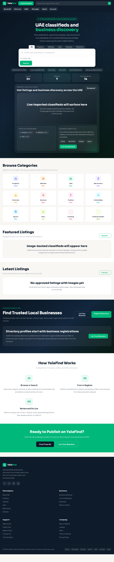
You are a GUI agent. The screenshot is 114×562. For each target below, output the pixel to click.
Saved (44, 9)
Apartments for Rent (19, 70)
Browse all (91, 88)
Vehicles (51, 47)
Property (40, 47)
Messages (35, 9)
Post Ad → (105, 273)
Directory (17, 9)
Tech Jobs (51, 70)
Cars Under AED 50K (37, 70)
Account (53, 9)
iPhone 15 (62, 70)
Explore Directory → (101, 314)
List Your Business (76, 70)
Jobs (60, 47)
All (32, 47)
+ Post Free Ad (26, 3)
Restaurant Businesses (93, 70)
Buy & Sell (7, 9)
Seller (26, 9)
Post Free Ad (45, 444)
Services (69, 47)
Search (26, 63)
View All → (105, 236)
